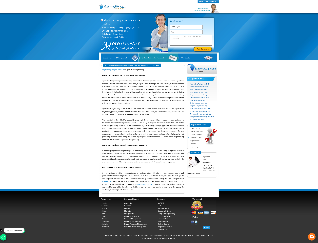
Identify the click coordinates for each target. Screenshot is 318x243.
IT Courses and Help (197, 119)
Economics (128, 206)
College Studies (163, 224)
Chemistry (105, 206)
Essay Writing (163, 219)
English (104, 216)
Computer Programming (166, 214)
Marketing (127, 211)
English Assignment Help (198, 106)
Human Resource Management (135, 224)
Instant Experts (163, 208)
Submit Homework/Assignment (115, 58)
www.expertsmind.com (146, 184)
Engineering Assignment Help (113, 70)
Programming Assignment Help (200, 114)
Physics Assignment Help (198, 95)
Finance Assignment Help (198, 89)
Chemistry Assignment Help (199, 98)
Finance (127, 208)
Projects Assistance (196, 131)
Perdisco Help (163, 229)
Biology (104, 208)
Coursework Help (196, 137)
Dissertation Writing (165, 216)
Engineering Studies (165, 227)
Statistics (104, 224)
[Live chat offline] (312, 237)
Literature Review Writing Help (135, 227)
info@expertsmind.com (202, 11)
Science (104, 211)
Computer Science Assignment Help (202, 117)
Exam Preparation (196, 134)
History (104, 219)
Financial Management (132, 219)
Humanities (105, 227)
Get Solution (186, 58)
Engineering (106, 181)
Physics (104, 203)
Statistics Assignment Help (199, 92)
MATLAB (161, 203)
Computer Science (164, 211)
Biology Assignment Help (198, 103)
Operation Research (131, 216)
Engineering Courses (197, 147)
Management (129, 214)
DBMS (160, 206)
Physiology (105, 221)
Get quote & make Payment (153, 58)
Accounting (128, 203)
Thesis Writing (163, 221)
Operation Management (132, 221)
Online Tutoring (195, 128)
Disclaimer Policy (171, 235)
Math (103, 214)
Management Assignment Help (200, 108)
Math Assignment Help (197, 100)
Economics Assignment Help (199, 87)
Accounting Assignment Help (200, 84)
